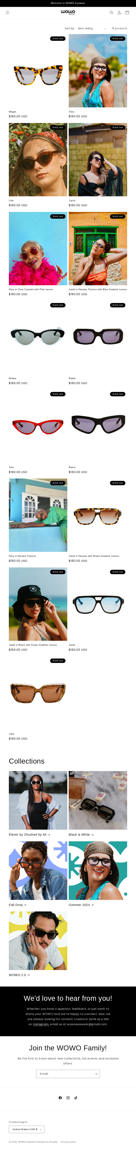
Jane (11, 734)
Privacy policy (68, 1141)
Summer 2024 (79, 905)
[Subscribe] (96, 1074)
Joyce (72, 200)
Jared (72, 645)
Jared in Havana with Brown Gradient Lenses (94, 556)
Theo (71, 111)
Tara (11, 467)
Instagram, (41, 1024)
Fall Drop (16, 905)
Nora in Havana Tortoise (22, 556)
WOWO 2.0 (17, 975)
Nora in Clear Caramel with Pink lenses (31, 289)
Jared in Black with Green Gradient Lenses (33, 645)
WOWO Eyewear (27, 1141)
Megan (12, 111)
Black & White (79, 834)
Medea (12, 378)
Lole (11, 200)
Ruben (72, 378)
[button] (7, 13)
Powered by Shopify (47, 1141)
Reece (72, 467)
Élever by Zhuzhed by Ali (27, 834)
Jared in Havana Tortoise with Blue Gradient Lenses (98, 289)
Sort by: (70, 28)
